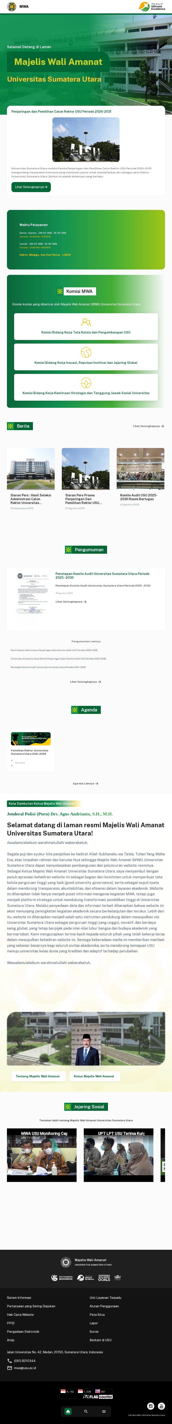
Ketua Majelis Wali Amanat (94, 1076)
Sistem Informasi (19, 1298)
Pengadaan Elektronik (23, 1331)
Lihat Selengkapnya (30, 187)
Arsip (10, 1340)
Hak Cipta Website (20, 1314)
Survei (94, 1331)
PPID (11, 1323)
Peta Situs (97, 1314)
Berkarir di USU (101, 1340)
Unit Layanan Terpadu (105, 1298)
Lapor (94, 1323)
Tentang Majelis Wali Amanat (38, 1076)
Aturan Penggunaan (104, 1306)
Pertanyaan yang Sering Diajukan (31, 1306)
